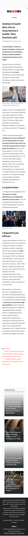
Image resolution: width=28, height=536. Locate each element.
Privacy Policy (20, 533)
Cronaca (7, 348)
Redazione (13, 533)
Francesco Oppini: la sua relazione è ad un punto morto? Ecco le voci (12, 361)
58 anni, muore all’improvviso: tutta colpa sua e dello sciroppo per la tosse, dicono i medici (13, 353)
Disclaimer (6, 533)
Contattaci (14, 522)
